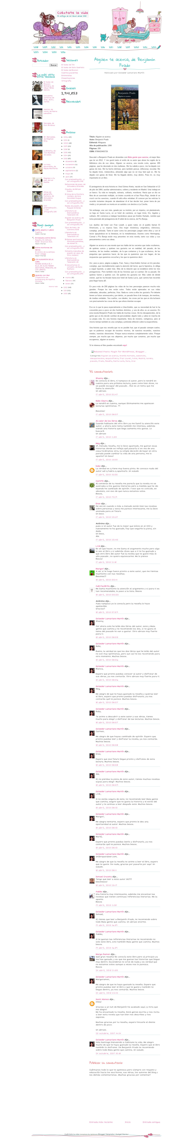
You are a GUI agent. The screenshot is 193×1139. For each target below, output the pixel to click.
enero (68, 284)
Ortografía (66, 81)
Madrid (142, 358)
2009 (45, 47)
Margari (100, 569)
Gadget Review (122, 1134)
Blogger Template (106, 1134)
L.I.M (98, 546)
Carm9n (100, 481)
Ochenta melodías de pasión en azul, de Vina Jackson (74, 253)
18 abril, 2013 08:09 (107, 785)
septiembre (70, 171)
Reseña (108, 361)
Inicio (128, 1122)
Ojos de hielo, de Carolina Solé (72, 228)
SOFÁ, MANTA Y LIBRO (44, 230)
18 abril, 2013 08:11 (106, 870)
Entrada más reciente (101, 1122)
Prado (101, 361)
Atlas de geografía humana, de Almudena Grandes (49, 196)
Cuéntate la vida (72, 1134)
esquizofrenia (112, 358)
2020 (136, 47)
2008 (36, 47)
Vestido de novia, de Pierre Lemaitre (50, 111)
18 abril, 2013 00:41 (107, 580)
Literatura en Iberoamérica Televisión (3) (72, 260)
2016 (103, 47)
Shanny (99, 378)
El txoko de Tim (68, 65)
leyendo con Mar (42, 275)
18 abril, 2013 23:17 (106, 885)
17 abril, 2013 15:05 (107, 475)
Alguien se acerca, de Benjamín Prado (74, 219)
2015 (95, 47)
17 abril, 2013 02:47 (107, 394)
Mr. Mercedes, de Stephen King (49, 139)
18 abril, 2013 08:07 (107, 702)
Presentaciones (68, 78)
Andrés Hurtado (127, 356)
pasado (93, 361)
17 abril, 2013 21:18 (106, 562)
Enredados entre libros (45, 238)
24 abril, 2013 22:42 (107, 993)
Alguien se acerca (109, 356)
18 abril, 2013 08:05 (107, 637)
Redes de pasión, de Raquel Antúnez (74, 207)
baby (98, 466)
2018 (119, 47)
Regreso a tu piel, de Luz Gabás (49, 180)
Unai (133, 361)
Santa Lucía (118, 361)
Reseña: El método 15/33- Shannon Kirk (43, 241)
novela (149, 358)
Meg (98, 443)
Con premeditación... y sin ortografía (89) (74, 273)
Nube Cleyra (102, 401)
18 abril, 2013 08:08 (107, 745)
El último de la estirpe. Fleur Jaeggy (45, 253)
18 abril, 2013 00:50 (107, 595)
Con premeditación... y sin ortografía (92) (74, 202)
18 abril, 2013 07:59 (107, 612)
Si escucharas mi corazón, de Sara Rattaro (73, 267)
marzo (68, 278)
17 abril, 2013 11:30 (106, 437)
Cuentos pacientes (69, 73)
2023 (36, 52)
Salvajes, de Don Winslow (49, 124)
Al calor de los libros (106, 421)
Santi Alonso (102, 999)
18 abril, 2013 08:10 (107, 808)
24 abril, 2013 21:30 (107, 970)
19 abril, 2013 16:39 (106, 925)
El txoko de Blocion (69, 70)
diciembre (69, 161)
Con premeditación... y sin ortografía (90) (74, 247)
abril (67, 177)
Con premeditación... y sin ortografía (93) (74, 180)
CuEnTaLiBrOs (103, 586)
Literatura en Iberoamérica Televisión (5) (72, 213)
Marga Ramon (103, 954)
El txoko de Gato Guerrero (72, 67)
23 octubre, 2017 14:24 (108, 1033)
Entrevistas (66, 75)
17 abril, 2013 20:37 (107, 517)
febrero (69, 281)
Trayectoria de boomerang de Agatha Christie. (45, 279)
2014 (86, 47)
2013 (78, 47)
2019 (128, 47)
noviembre (70, 164)
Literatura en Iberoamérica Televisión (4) (72, 234)
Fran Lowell (125, 358)
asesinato (141, 356)
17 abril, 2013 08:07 (107, 414)
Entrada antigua (151, 1122)
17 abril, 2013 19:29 (106, 497)
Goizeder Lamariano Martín (110, 619)
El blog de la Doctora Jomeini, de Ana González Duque (74, 196)
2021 (145, 47)
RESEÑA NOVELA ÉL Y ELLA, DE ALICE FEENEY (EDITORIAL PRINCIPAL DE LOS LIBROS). (45, 267)
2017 (111, 47)
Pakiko (99, 892)
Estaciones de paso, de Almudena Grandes (75, 185)
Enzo (98, 504)
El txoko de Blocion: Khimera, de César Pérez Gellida (49, 86)
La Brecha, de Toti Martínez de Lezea (50, 153)
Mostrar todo (53, 286)
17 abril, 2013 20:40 (107, 540)
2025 (54, 52)
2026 (63, 52)
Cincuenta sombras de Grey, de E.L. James (49, 99)
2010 (53, 47)
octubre (69, 167)
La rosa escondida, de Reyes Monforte (51, 166)
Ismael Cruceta (104, 877)
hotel (134, 358)
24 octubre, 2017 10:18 (108, 1053)
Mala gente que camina (138, 157)
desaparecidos (97, 358)
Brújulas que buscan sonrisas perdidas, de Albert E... (74, 241)
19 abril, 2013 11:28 (106, 905)
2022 (153, 47)
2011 (61, 47)
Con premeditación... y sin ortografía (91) (74, 224)
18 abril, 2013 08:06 (107, 660)
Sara (128, 361)
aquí (125, 345)
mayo (68, 174)
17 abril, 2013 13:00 (107, 460)
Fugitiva (38, 232)
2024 (45, 52)
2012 (69, 47)
